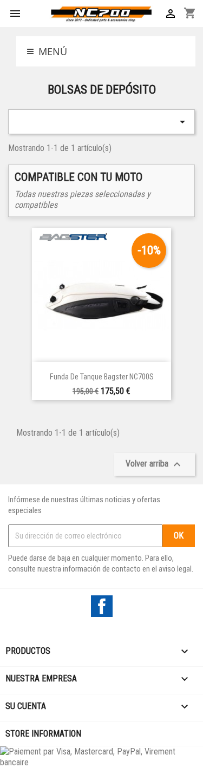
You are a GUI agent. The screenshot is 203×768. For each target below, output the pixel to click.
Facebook (102, 606)
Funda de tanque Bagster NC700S (102, 377)
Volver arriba (155, 464)
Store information (43, 733)
